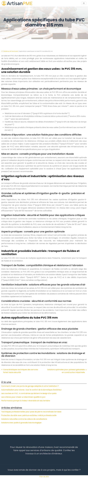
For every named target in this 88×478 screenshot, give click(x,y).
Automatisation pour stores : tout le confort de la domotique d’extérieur (31, 390)
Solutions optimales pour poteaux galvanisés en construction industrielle (66, 371)
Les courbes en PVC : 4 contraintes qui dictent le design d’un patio (29, 393)
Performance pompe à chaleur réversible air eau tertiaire (25, 400)
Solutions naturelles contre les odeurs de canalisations (24, 419)
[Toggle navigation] (83, 3)
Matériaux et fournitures (11, 51)
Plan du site (44, 476)
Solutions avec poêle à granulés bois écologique (21, 422)
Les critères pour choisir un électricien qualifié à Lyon (23, 397)
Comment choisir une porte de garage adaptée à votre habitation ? (30, 386)
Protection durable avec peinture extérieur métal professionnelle (28, 415)
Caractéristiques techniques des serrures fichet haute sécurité (20, 371)
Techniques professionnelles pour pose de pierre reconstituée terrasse (31, 411)
